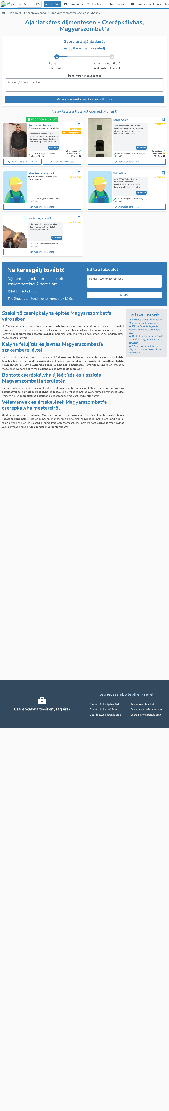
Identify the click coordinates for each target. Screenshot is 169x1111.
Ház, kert (14, 13)
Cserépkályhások (35, 13)
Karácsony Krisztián (40, 218)
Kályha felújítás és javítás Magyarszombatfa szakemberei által (144, 329)
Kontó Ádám (120, 120)
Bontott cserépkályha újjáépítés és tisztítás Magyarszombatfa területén (146, 339)
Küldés (124, 295)
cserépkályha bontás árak (145, 715)
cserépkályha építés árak (105, 704)
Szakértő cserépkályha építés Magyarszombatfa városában (145, 321)
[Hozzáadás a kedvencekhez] (79, 124)
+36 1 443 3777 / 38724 (24, 161)
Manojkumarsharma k (41, 173)
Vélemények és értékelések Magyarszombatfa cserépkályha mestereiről (145, 349)
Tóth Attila (119, 173)
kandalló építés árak (142, 704)
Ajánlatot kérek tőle (64, 161)
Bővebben (53, 147)
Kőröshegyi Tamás (39, 125)
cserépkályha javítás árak (105, 709)
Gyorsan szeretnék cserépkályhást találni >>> (84, 99)
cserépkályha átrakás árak (105, 715)
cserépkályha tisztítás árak (146, 709)
